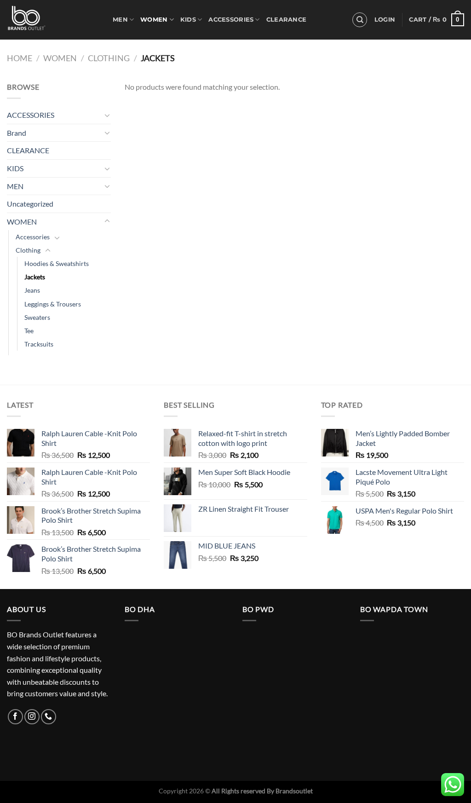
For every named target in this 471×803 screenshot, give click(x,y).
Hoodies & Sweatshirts (56, 263)
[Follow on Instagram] (32, 716)
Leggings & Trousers (52, 304)
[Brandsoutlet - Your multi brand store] (53, 20)
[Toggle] (107, 115)
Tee (29, 331)
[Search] (359, 19)
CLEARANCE (286, 19)
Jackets (34, 277)
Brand (16, 132)
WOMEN (153, 19)
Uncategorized (30, 203)
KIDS (188, 19)
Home (19, 58)
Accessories (33, 237)
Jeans (32, 290)
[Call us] (48, 716)
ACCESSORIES (230, 19)
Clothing (109, 58)
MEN (120, 19)
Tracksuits (38, 344)
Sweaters (37, 317)
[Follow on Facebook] (15, 716)
